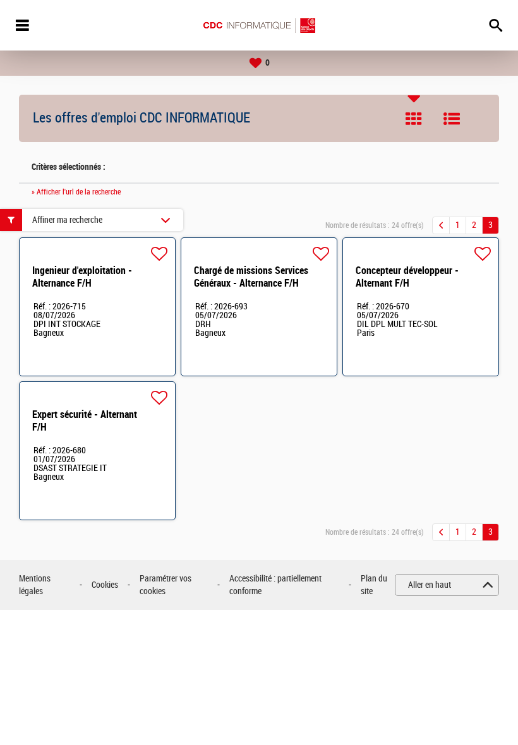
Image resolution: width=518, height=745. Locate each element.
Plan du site (374, 585)
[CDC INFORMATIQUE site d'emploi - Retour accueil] (259, 25)
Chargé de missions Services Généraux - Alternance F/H (251, 277)
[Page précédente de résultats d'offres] (441, 225)
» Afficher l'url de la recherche (76, 192)
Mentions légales (35, 585)
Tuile (413, 118)
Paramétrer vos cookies (165, 585)
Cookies (105, 585)
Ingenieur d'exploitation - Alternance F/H (82, 277)
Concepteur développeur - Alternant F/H (407, 277)
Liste (451, 118)
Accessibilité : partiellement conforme (275, 585)
